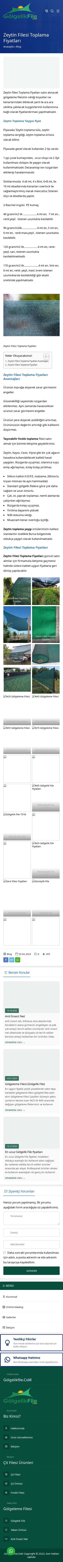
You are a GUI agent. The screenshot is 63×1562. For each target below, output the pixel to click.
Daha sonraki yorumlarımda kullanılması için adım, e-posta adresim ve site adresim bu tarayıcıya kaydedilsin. (31, 1257)
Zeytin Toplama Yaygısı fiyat (22, 121)
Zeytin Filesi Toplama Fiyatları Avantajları (28, 361)
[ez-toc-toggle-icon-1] (45, 356)
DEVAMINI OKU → (15, 1042)
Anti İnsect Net (15, 1016)
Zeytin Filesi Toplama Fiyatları (22, 364)
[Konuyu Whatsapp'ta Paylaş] (17, 959)
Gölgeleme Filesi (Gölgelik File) (25, 1084)
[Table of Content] (46, 356)
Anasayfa (8, 46)
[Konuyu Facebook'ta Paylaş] (5, 959)
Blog (18, 46)
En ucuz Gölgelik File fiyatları (24, 1152)
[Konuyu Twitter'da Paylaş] (11, 959)
